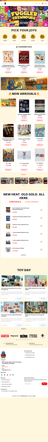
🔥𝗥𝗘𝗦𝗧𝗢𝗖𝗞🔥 (15, 202)
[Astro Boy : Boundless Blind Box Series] (24, 106)
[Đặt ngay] (41, 249)
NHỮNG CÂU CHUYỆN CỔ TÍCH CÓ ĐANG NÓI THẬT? (34, 315)
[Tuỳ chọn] (41, 210)
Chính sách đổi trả (5, 382)
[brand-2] (14, 336)
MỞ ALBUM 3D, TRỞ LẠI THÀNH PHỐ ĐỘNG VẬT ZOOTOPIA (11, 315)
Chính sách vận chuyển (6, 384)
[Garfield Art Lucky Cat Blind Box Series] (8, 226)
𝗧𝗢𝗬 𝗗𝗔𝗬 (24, 270)
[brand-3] (23, 336)
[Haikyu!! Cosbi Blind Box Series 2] (39, 106)
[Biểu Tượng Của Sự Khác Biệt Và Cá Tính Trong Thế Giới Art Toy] (12, 280)
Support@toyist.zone (6, 370)
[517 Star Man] (39, 130)
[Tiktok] (7, 375)
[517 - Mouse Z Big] (24, 155)
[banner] (24, 83)
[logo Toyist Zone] (12, 354)
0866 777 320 (5, 366)
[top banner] (24, 0)
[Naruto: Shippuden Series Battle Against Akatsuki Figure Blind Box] (8, 209)
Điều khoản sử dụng (6, 386)
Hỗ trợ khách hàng (28, 351)
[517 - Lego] (8, 155)
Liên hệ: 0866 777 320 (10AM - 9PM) (9, 391)
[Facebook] (1, 374)
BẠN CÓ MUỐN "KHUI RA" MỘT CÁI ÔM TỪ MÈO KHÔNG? (35, 289)
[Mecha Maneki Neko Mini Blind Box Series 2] (8, 130)
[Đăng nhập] (39, 4)
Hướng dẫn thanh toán (30, 355)
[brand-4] (33, 336)
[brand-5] (42, 336)
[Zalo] (13, 374)
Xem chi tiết (19, 298)
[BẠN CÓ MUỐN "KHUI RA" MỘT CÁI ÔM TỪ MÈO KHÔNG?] (36, 281)
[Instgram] (10, 374)
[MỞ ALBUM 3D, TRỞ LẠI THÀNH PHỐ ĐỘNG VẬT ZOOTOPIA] (12, 307)
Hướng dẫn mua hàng (29, 352)
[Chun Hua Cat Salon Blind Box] (24, 130)
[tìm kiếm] (37, 4)
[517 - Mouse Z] (39, 155)
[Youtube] (4, 374)
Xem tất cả (23, 174)
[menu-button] (2, 4)
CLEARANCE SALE (25, 47)
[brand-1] (5, 336)
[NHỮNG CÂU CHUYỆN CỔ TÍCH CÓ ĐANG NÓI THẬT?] (35, 307)
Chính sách (3, 378)
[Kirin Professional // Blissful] (8, 250)
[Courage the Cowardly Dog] (8, 218)
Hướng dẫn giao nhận (29, 357)
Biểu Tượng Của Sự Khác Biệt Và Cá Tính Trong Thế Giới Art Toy (11, 289)
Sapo (34, 396)
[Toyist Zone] (5, 4)
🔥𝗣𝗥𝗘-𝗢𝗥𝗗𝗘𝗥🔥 (32, 202)
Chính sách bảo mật (6, 379)
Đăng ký (44, 383)
